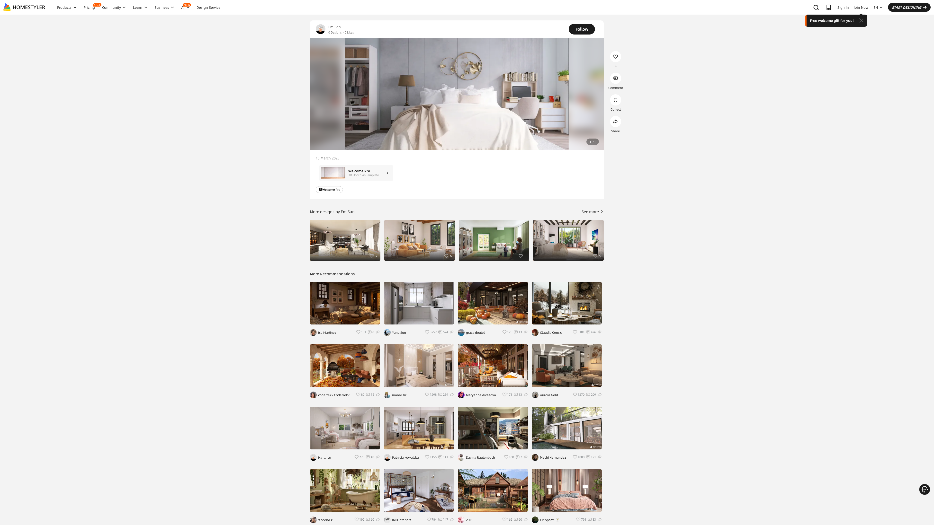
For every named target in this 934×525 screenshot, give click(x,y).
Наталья (324, 457)
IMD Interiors (401, 519)
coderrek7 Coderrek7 (334, 395)
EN (875, 7)
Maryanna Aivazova (481, 395)
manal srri (399, 395)
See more (591, 212)
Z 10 (469, 519)
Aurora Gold (549, 395)
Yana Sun (399, 332)
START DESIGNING (906, 7)
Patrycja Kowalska (405, 457)
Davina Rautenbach (480, 457)
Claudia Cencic (551, 332)
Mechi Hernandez (553, 457)
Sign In (843, 7)
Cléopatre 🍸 (549, 519)
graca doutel (475, 332)
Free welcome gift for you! (832, 20)
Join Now (861, 7)
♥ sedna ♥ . (326, 519)
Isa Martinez (327, 332)
